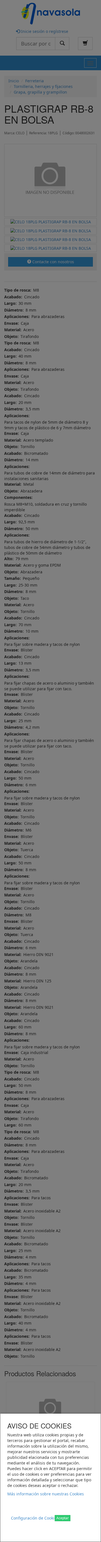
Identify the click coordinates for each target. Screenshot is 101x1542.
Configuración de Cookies (35, 1518)
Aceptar (62, 1518)
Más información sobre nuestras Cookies (45, 1493)
